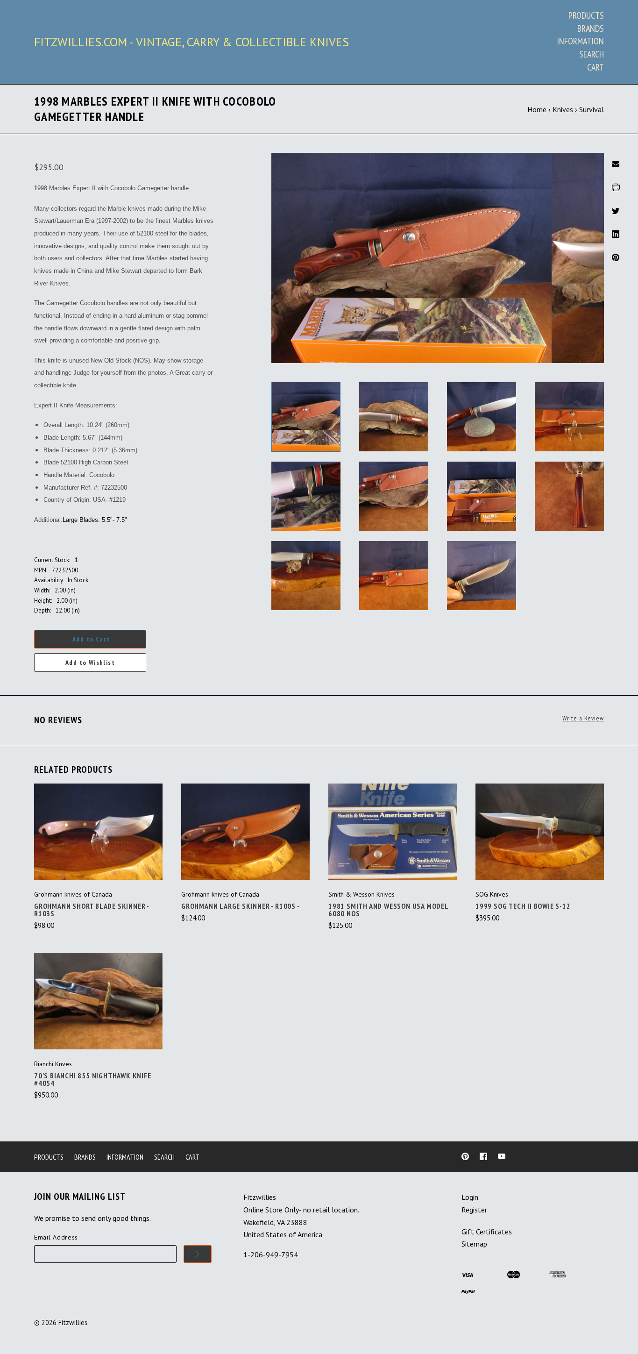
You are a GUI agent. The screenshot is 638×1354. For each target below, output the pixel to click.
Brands (590, 28)
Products (586, 15)
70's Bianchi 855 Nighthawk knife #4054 (92, 1079)
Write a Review (583, 718)
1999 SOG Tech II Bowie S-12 (523, 906)
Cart (595, 67)
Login (469, 1197)
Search (591, 54)
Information (580, 41)
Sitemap (474, 1243)
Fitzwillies (72, 1322)
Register (474, 1209)
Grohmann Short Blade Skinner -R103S (91, 909)
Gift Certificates (486, 1231)
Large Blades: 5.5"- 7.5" (95, 519)
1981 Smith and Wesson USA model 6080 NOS (388, 909)
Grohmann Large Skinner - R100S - (240, 906)
